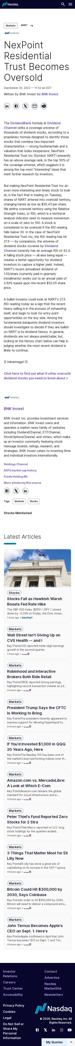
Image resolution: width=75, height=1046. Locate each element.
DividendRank (20, 123)
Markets (10, 25)
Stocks (34, 501)
